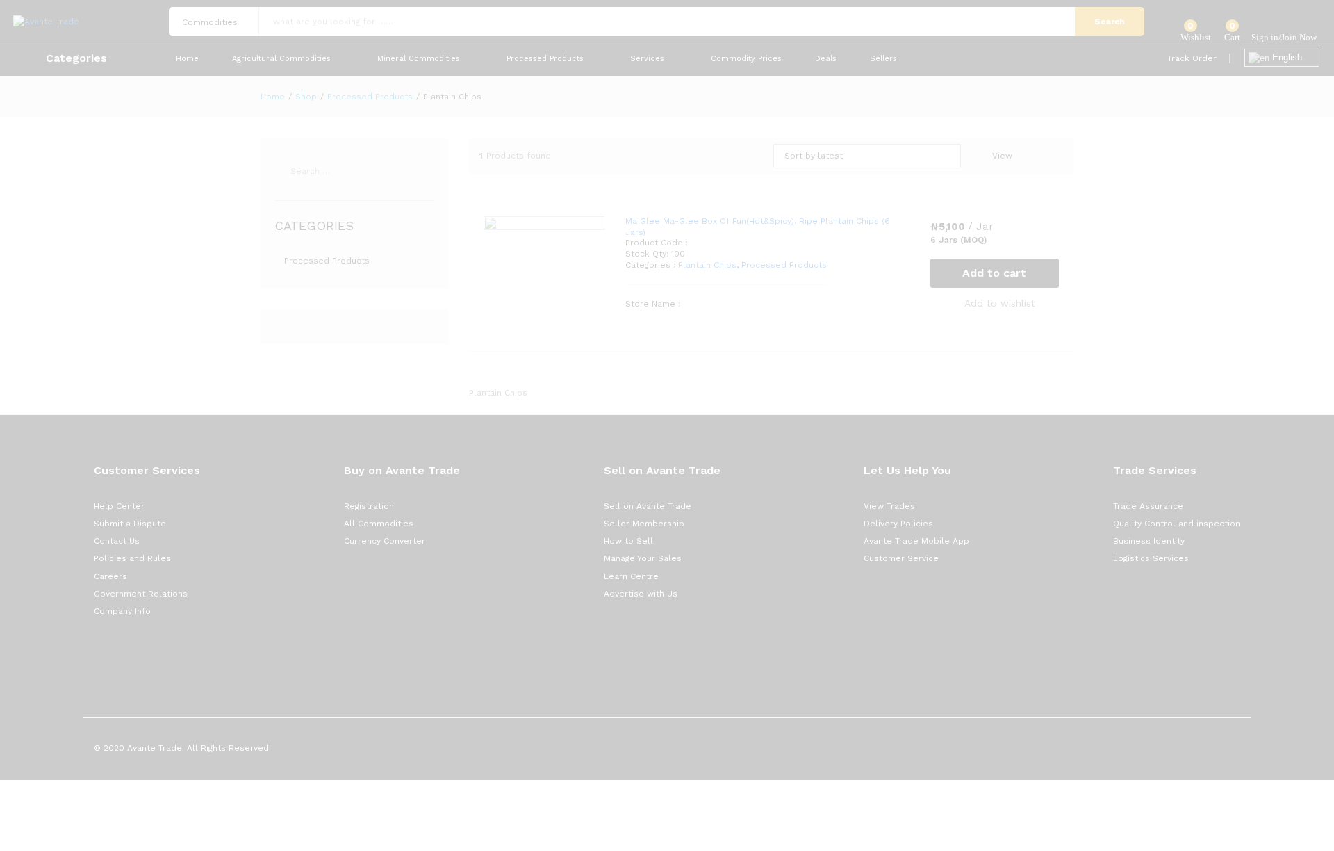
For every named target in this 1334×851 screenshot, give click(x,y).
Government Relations (141, 594)
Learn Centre (631, 576)
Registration (369, 506)
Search (1109, 21)
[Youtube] (157, 654)
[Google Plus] (137, 654)
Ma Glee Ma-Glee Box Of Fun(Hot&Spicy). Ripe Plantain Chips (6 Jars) (757, 226)
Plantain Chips (707, 265)
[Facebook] (97, 654)
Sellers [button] (883, 59)
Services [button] (647, 59)
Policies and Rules (132, 558)
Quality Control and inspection (1176, 523)
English (1285, 57)
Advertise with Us (640, 594)
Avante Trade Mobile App (916, 541)
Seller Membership (644, 523)
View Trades (889, 506)
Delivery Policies (898, 523)
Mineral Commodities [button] (418, 59)
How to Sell (628, 541)
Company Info (122, 611)
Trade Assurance (1148, 506)
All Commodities (378, 523)
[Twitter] (117, 654)
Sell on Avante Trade (647, 506)
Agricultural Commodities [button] (281, 59)
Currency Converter (384, 541)
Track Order (1192, 58)
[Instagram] (177, 654)
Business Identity (1149, 541)
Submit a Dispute (130, 523)
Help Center (119, 506)
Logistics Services (1151, 558)
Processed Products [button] (545, 59)
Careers (110, 576)
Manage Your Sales (643, 558)
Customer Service (901, 558)
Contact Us (117, 541)
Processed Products (784, 265)
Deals (826, 59)
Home (187, 59)
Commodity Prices (746, 59)
